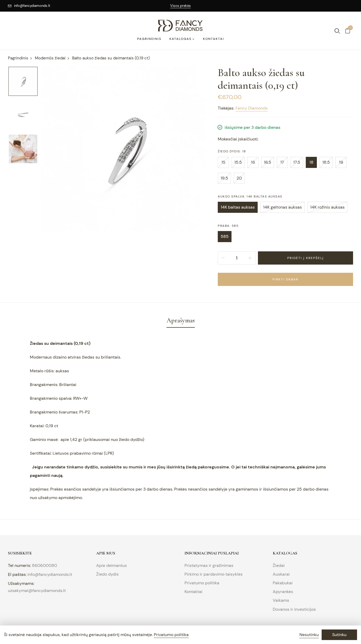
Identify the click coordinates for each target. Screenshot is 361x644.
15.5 (238, 162)
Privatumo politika (201, 583)
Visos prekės (180, 5)
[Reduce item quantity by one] (223, 258)
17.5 (296, 162)
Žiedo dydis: (232, 151)
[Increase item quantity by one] (250, 258)
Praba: (228, 226)
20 (239, 178)
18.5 (326, 162)
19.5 (224, 178)
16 (253, 162)
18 (311, 162)
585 (225, 236)
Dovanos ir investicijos (294, 609)
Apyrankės (283, 591)
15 (223, 162)
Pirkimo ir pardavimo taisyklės (213, 574)
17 (282, 162)
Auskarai (281, 574)
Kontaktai (193, 591)
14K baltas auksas (238, 207)
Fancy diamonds (251, 108)
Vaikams (281, 600)
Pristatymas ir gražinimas (208, 565)
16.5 (267, 162)
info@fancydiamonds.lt (32, 5)
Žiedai (279, 565)
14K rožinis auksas (327, 207)
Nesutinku (309, 634)
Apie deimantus (111, 565)
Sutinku (339, 634)
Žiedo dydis (107, 574)
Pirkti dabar (285, 279)
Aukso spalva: (250, 196)
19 (341, 162)
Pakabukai (283, 583)
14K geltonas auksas (282, 207)
